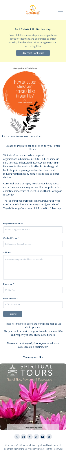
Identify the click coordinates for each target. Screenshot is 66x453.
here (38, 200)
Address (7, 252)
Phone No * (8, 284)
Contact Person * (11, 238)
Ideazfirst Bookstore (33, 53)
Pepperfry (20, 334)
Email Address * (10, 298)
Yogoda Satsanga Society (16, 208)
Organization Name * (13, 223)
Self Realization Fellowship (47, 208)
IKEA (60, 331)
